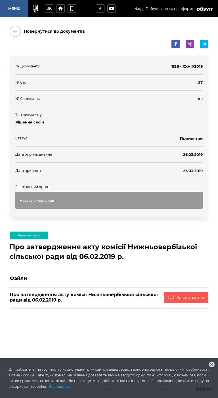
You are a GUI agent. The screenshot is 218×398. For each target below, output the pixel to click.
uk (49, 8)
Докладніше (59, 386)
